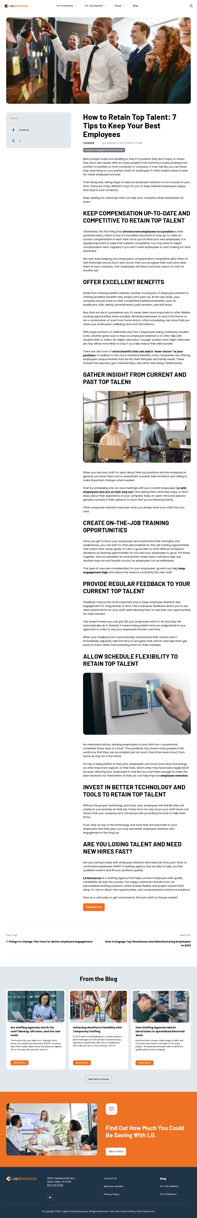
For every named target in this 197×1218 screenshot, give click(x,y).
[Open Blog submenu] (139, 5)
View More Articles (98, 1079)
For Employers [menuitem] (168, 1194)
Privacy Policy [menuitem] (111, 1194)
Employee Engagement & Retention (104, 150)
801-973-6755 (55, 1185)
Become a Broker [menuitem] (113, 1186)
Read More (19, 1062)
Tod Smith (88, 142)
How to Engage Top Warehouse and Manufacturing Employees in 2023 (148, 943)
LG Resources (92, 878)
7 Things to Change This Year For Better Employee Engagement (49, 941)
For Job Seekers (94, 5)
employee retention (174, 775)
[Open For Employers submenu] (75, 5)
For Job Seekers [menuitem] (169, 1186)
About (118, 5)
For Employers (65, 5)
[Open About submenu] (123, 5)
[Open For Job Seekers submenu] (105, 5)
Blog (135, 5)
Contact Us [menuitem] (110, 1178)
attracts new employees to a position (148, 231)
